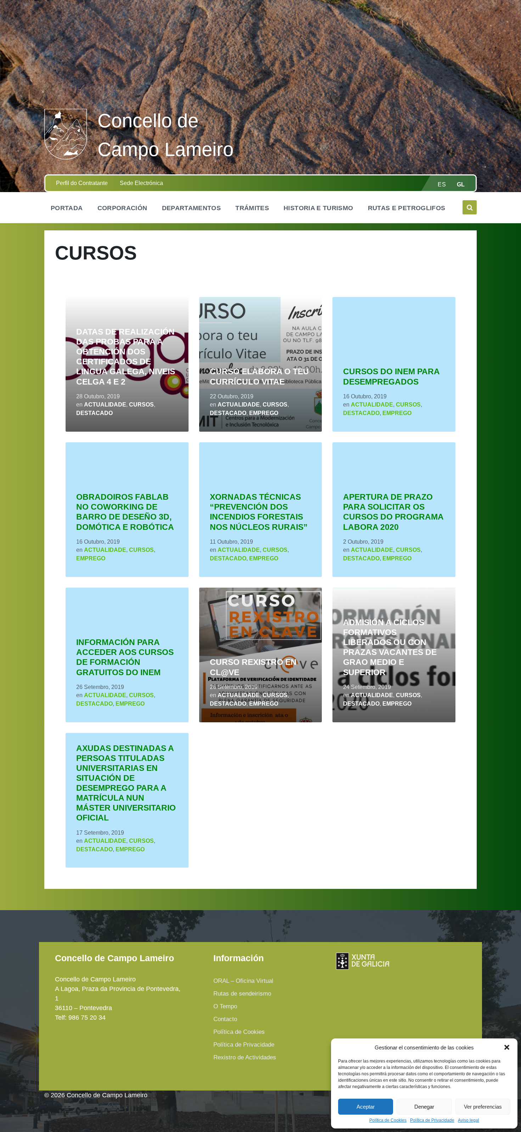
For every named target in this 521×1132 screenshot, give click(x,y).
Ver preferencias (483, 1107)
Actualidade (105, 405)
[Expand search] (470, 207)
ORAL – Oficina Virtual (243, 980)
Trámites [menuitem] (252, 208)
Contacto (225, 1019)
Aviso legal (468, 1120)
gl (461, 184)
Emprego (263, 413)
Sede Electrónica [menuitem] (141, 183)
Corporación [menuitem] (122, 208)
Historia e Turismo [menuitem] (318, 208)
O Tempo (225, 1006)
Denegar (424, 1107)
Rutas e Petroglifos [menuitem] (407, 208)
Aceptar (366, 1107)
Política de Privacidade (432, 1120)
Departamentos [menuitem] (191, 208)
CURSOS (141, 405)
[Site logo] (65, 157)
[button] (506, 1047)
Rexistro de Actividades (244, 1057)
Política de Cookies (388, 1120)
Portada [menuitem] (67, 208)
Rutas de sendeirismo (242, 993)
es (442, 184)
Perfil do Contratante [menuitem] (82, 183)
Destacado (94, 413)
